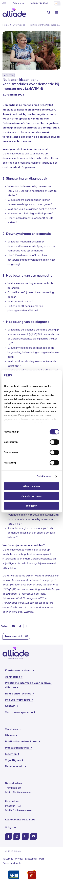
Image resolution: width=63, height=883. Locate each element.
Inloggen (19, 3)
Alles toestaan (31, 486)
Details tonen (44, 476)
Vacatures (12, 729)
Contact (10, 706)
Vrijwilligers (13, 760)
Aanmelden (13, 677)
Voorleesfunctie (12, 863)
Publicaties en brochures (21, 741)
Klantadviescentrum (18, 670)
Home (6, 24)
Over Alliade (19, 24)
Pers (42, 859)
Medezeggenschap (17, 748)
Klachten (11, 754)
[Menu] (56, 12)
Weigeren (31, 505)
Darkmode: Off (57, 3)
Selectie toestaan (31, 496)
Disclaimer (31, 859)
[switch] (54, 442)
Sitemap (8, 859)
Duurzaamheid (14, 766)
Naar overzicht (14, 636)
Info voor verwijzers (18, 700)
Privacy (19, 859)
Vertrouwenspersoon (19, 712)
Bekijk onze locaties (18, 693)
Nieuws (10, 735)
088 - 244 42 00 (40, 3)
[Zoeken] (48, 12)
